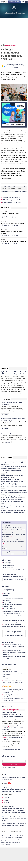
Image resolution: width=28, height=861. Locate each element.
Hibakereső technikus (12, 613)
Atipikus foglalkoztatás (13, 186)
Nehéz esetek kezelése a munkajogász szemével (14, 653)
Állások (7, 586)
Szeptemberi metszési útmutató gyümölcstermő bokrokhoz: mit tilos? (13, 681)
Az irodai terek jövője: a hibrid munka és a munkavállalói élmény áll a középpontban (13, 486)
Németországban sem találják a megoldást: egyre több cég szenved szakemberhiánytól (14, 492)
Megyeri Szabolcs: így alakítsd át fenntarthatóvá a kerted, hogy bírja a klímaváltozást (13, 673)
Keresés (4, 759)
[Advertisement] (14, 307)
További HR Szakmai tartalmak (11, 749)
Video (5, 775)
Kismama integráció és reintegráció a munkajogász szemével (14, 657)
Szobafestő (6, 593)
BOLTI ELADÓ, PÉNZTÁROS (13, 611)
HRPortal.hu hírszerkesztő (10, 45)
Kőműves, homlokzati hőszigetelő (13, 598)
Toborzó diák (9, 574)
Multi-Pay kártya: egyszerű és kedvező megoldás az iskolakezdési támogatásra (13, 541)
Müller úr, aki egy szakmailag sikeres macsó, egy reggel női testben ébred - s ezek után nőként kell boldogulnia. (13, 789)
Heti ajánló (7, 523)
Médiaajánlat (17, 839)
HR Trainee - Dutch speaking (14, 576)
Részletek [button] (6, 217)
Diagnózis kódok (9, 756)
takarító (5, 595)
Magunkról (4, 837)
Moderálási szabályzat (7, 839)
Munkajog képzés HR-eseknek (12, 650)
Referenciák (20, 835)
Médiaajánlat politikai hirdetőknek (10, 842)
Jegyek (16, 217)
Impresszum (11, 835)
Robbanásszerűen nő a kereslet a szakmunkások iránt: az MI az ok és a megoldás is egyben (12, 481)
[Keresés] (23, 2)
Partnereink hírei (10, 664)
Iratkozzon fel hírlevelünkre (8, 844)
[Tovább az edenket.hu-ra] (14, 668)
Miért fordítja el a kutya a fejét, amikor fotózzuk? (13, 695)
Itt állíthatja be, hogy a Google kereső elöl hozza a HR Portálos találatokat (15, 65)
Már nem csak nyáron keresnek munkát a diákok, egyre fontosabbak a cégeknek (13, 506)
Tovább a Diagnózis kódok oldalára (11, 767)
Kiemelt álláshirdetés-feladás (14, 635)
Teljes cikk (5, 414)
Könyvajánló (7, 783)
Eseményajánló (6, 208)
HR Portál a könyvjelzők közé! (11, 200)
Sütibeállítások (5, 841)
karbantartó (6, 600)
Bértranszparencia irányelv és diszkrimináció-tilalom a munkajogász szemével (14, 646)
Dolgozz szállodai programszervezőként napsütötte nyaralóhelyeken (12, 604)
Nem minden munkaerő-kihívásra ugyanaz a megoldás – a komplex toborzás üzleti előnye (13, 462)
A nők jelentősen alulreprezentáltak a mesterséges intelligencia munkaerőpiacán (14, 471)
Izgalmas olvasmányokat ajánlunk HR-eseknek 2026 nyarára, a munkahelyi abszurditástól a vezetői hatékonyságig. (13, 810)
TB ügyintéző (9, 565)
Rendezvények (9, 642)
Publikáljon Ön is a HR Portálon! (11, 202)
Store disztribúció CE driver (13, 609)
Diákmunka (23, 186)
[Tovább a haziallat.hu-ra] (14, 686)
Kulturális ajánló (8, 806)
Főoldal (4, 186)
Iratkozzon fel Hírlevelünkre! (11, 197)
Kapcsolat (11, 837)
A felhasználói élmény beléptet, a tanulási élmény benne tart (12, 727)
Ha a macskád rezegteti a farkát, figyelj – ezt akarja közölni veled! (14, 699)
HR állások (8, 560)
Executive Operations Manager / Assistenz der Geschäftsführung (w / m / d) (13, 626)
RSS (2, 835)
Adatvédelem (18, 837)
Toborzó (8, 567)
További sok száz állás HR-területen (14, 579)
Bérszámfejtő (9, 563)
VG (2, 144)
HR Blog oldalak (10, 707)
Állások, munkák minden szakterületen (14, 632)
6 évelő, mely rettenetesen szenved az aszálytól (13, 677)
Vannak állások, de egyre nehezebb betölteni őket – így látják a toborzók (12, 501)
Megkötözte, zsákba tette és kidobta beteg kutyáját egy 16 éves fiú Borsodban (13, 691)
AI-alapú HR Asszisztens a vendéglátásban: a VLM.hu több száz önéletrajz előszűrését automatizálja (13, 527)
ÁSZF (5, 835)
